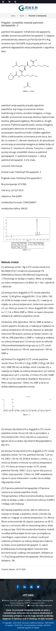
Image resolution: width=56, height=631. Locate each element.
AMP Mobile (49, 623)
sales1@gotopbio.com (43, 605)
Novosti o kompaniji (37, 15)
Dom (13, 15)
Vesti (22, 15)
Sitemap (40, 623)
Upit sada (28, 594)
